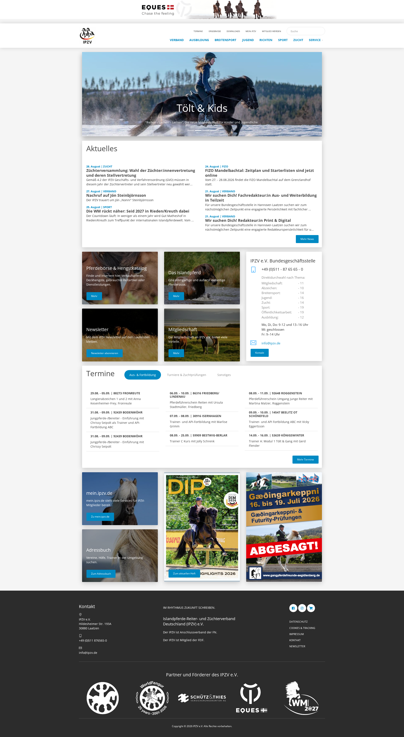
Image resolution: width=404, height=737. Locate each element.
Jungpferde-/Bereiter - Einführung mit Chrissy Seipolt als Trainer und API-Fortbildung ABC (117, 419)
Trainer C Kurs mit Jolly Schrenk (198, 438)
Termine (100, 373)
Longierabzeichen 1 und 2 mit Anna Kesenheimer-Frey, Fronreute (115, 398)
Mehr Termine (305, 459)
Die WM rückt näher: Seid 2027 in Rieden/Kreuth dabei (137, 211)
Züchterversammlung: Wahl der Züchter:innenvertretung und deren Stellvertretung (140, 173)
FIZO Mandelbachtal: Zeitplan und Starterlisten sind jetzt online (259, 173)
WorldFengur (202, 108)
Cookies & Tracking (302, 628)
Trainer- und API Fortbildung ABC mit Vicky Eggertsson (279, 419)
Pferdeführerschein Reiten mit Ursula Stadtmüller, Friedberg (196, 400)
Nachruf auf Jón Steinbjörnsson (116, 195)
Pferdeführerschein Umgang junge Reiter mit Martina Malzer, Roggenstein (281, 398)
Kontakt (259, 352)
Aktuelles (101, 148)
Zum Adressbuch (101, 573)
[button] (100, 94)
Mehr (94, 296)
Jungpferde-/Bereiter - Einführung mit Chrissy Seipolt (117, 441)
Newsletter (297, 646)
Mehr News (307, 239)
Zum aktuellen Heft (184, 573)
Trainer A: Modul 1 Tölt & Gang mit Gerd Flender (277, 440)
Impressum (296, 634)
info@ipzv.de (271, 343)
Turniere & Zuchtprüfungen (186, 375)
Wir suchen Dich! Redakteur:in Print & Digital (248, 220)
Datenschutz (298, 621)
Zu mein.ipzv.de (100, 516)
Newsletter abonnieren (104, 353)
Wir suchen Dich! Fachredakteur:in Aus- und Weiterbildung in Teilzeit (261, 198)
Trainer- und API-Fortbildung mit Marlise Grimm (198, 421)
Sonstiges (224, 375)
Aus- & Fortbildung (142, 375)
